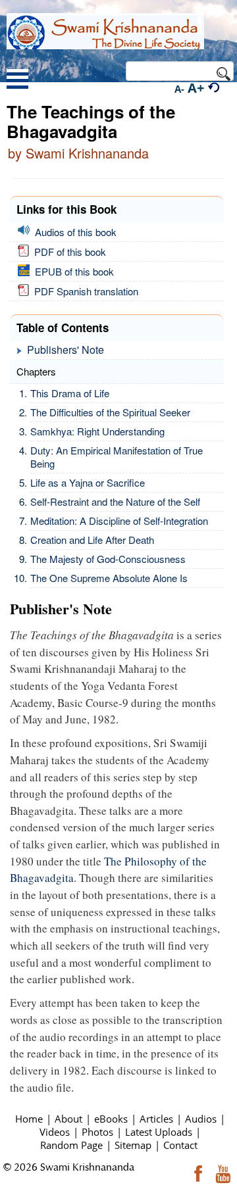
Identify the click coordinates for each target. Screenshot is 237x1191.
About (68, 1118)
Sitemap (133, 1145)
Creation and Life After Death (92, 540)
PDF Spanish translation (83, 291)
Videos (55, 1131)
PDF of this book (67, 251)
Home (29, 1118)
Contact (180, 1145)
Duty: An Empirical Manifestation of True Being (116, 456)
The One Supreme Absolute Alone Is (109, 578)
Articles (156, 1118)
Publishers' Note (65, 349)
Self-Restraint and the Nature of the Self (115, 501)
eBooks (111, 1118)
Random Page (71, 1145)
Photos (97, 1131)
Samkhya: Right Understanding (97, 431)
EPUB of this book (72, 271)
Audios (201, 1118)
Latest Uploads (158, 1131)
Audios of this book (73, 232)
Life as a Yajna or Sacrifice (87, 482)
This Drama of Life (69, 393)
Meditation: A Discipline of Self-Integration (119, 520)
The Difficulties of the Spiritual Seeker (110, 412)
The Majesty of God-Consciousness (108, 559)
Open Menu (17, 80)
